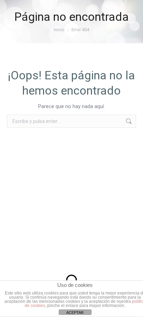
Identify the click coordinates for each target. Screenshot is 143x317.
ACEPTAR (75, 312)
